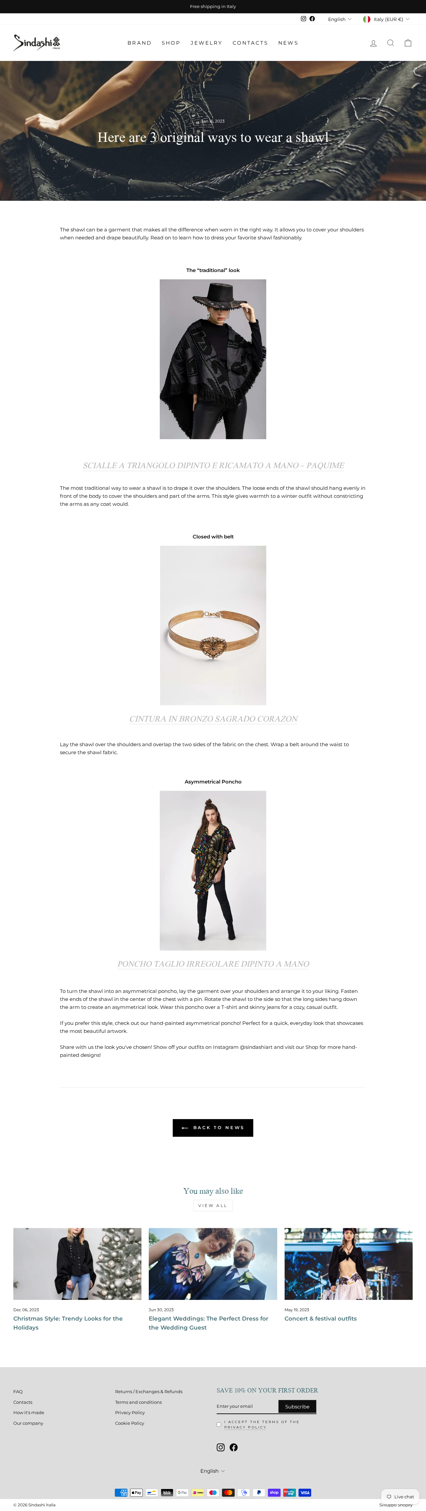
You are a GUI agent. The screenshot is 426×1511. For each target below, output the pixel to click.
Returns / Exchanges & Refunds (148, 1391)
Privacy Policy (130, 1412)
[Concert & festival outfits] (349, 1264)
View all (213, 1205)
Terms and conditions (138, 1402)
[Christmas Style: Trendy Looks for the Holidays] (77, 1264)
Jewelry (207, 43)
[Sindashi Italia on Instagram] (221, 1447)
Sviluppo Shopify (396, 1504)
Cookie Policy (129, 1423)
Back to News (218, 1127)
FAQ (18, 1391)
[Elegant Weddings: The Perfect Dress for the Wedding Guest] (213, 1264)
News (288, 43)
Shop (171, 43)
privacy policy (245, 1427)
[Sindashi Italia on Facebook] (234, 1447)
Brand (139, 43)
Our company (28, 1423)
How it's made (28, 1412)
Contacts (250, 43)
